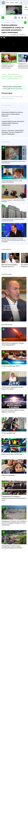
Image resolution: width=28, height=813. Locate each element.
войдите (5, 88)
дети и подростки (13, 74)
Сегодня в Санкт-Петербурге (18, 34)
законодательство (7, 76)
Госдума (4, 74)
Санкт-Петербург (18, 76)
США (20, 78)
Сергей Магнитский (12, 78)
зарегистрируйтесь (16, 88)
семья (3, 78)
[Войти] (22, 17)
